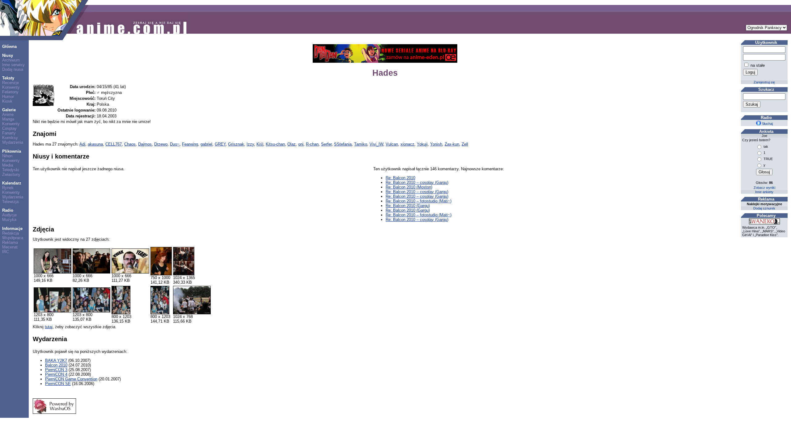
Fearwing (190, 144)
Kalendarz (11, 183)
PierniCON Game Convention (71, 379)
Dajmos (145, 144)
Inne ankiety (764, 192)
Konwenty (11, 87)
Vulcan (392, 144)
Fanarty (9, 133)
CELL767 (113, 144)
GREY (220, 144)
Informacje (12, 228)
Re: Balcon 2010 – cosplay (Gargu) (417, 182)
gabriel (206, 144)
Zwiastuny (11, 174)
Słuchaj (767, 123)
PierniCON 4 (56, 374)
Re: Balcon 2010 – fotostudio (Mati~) (418, 201)
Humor (8, 96)
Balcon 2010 (56, 365)
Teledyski (10, 169)
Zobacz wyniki (764, 187)
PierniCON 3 (56, 369)
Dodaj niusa (12, 69)
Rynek (8, 187)
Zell (465, 144)
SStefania (343, 144)
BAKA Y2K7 (56, 360)
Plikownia (11, 151)
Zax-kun (452, 144)
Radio (7, 210)
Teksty (8, 78)
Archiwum (11, 60)
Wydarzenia (12, 142)
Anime (8, 114)
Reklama (10, 242)
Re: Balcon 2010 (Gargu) (408, 205)
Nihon (7, 156)
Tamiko (360, 144)
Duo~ (175, 144)
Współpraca (12, 237)
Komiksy (10, 137)
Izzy (250, 144)
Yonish (436, 144)
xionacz (407, 144)
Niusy (7, 55)
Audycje (9, 215)
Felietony (10, 92)
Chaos (130, 144)
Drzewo (160, 144)
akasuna (95, 144)
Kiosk (7, 101)
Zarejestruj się (764, 82)
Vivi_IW (376, 144)
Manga (8, 119)
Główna (9, 46)
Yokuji (422, 144)
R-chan (312, 144)
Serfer (326, 144)
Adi (82, 144)
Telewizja (10, 201)
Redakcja (10, 233)
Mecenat (10, 247)
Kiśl (259, 144)
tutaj (49, 326)
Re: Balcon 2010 (400, 178)
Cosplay (9, 128)
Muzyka (9, 219)
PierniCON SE (58, 383)
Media (7, 165)
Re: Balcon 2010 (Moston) (409, 187)
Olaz (291, 144)
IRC (5, 251)
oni (300, 144)
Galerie (9, 110)
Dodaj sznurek (764, 208)
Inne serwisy (13, 64)
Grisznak (236, 144)
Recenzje (10, 82)
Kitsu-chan (275, 144)
